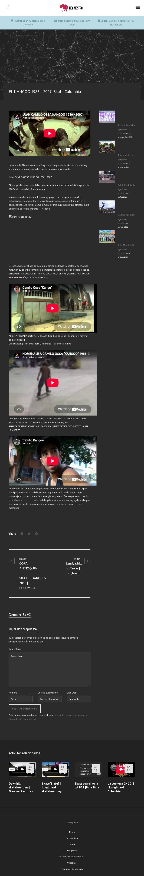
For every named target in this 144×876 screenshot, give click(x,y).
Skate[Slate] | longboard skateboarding (52, 787)
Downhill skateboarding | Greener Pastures (21, 787)
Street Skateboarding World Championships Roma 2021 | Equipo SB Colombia (125, 244)
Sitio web (72, 692)
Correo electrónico (48, 692)
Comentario (15, 649)
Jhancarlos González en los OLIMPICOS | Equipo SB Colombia (125, 214)
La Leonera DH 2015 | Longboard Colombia (121, 787)
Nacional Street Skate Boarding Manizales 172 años (125, 155)
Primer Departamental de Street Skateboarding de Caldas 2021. (125, 125)
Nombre (13, 692)
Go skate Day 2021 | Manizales (125, 184)
